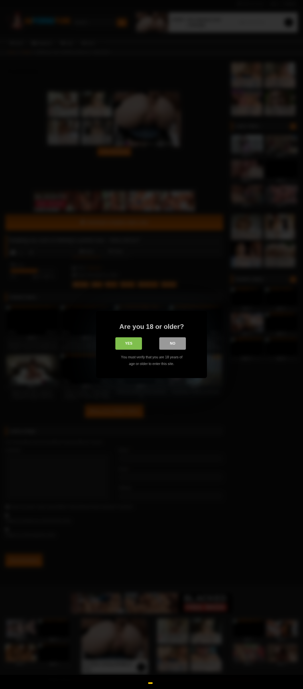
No (172, 343)
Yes (128, 343)
